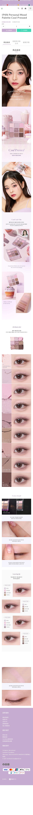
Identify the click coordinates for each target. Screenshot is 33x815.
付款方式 (5, 721)
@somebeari (12, 750)
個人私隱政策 (6, 725)
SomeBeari (11, 752)
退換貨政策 (5, 723)
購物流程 (5, 737)
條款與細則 (5, 717)
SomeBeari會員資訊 (8, 739)
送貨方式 (5, 719)
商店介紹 (5, 735)
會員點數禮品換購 (7, 741)
